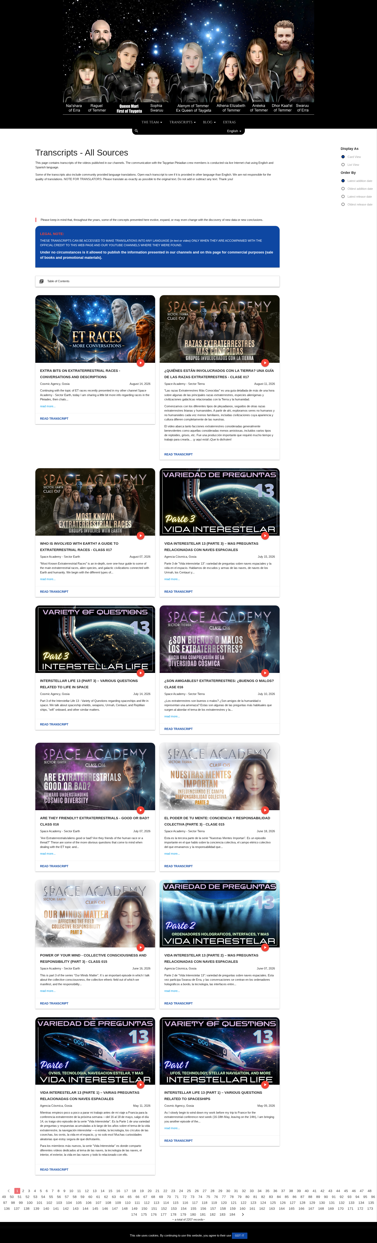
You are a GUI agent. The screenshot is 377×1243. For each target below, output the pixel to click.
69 (161, 1197)
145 (95, 1209)
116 (185, 1203)
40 (307, 1191)
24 (181, 1191)
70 (169, 1197)
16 (118, 1191)
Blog (207, 122)
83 (271, 1197)
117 (195, 1203)
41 (315, 1191)
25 (189, 1191)
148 (125, 1209)
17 (126, 1191)
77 (224, 1197)
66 (137, 1197)
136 (7, 1209)
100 (30, 1203)
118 (204, 1203)
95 (365, 1197)
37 (283, 1191)
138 (26, 1209)
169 (331, 1209)
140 (46, 1209)
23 (173, 1191)
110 (128, 1203)
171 (350, 1209)
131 (332, 1203)
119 (214, 1203)
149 (134, 1209)
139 (36, 1209)
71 (177, 1197)
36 (275, 1191)
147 (115, 1209)
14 (102, 1191)
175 (144, 1214)
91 (334, 1197)
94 (357, 1197)
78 (232, 1197)
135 (371, 1203)
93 (349, 1197)
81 (255, 1197)
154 (184, 1209)
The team (150, 122)
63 (114, 1197)
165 (292, 1209)
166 (301, 1209)
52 (27, 1197)
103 (59, 1203)
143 (76, 1209)
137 (17, 1209)
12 (87, 1191)
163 (272, 1209)
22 (165, 1191)
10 (71, 1191)
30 (228, 1191)
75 (208, 1197)
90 (326, 1197)
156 (203, 1209)
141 (56, 1209)
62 (106, 1197)
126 (283, 1203)
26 (197, 1191)
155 (193, 1209)
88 (310, 1197)
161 (252, 1209)
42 (322, 1191)
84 (279, 1197)
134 (361, 1203)
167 (311, 1209)
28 (212, 1191)
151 (154, 1209)
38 (291, 1191)
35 (267, 1191)
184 (232, 1214)
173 (370, 1209)
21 (157, 1191)
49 (4, 1197)
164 (282, 1209)
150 (144, 1209)
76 (216, 1197)
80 (247, 1197)
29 (220, 1191)
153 (174, 1209)
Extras (229, 122)
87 (302, 1197)
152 (164, 1209)
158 (223, 1209)
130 (322, 1203)
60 (90, 1197)
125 (273, 1203)
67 (145, 1197)
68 (153, 1197)
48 (370, 1191)
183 (222, 1214)
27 (205, 1191)
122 (243, 1203)
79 (240, 1197)
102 (49, 1203)
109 (118, 1203)
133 (351, 1203)
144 (85, 1209)
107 (98, 1203)
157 (213, 1209)
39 (299, 1191)
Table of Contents (54, 281)
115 (175, 1203)
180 (193, 1214)
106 (89, 1203)
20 (150, 1191)
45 (346, 1191)
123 (253, 1203)
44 (338, 1191)
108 (108, 1203)
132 (342, 1203)
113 (156, 1203)
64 (122, 1197)
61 (98, 1197)
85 (287, 1197)
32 (244, 1191)
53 (35, 1197)
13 (95, 1191)
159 (233, 1209)
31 (236, 1191)
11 (79, 1191)
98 (13, 1203)
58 (75, 1197)
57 (67, 1197)
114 (166, 1203)
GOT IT (239, 1235)
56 (59, 1197)
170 (341, 1209)
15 (110, 1191)
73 (192, 1197)
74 (200, 1197)
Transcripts (180, 122)
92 (342, 1197)
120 (224, 1203)
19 (142, 1191)
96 (373, 1197)
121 (234, 1203)
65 (130, 1197)
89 (318, 1197)
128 (302, 1203)
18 (134, 1191)
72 (185, 1197)
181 (203, 1214)
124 (263, 1203)
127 (293, 1203)
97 (5, 1203)
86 (294, 1197)
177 (164, 1214)
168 (321, 1209)
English (232, 131)
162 (262, 1209)
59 (82, 1197)
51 (20, 1197)
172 (360, 1209)
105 (79, 1203)
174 (134, 1214)
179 (183, 1214)
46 (354, 1191)
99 (21, 1203)
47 (362, 1191)
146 (105, 1209)
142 (66, 1209)
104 (69, 1203)
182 (213, 1214)
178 (173, 1214)
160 (242, 1209)
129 (312, 1203)
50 (12, 1197)
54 (43, 1197)
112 (147, 1203)
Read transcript (54, 418)
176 (154, 1214)
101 (39, 1203)
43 (330, 1191)
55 (51, 1197)
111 (137, 1203)
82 (263, 1197)
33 (252, 1191)
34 (260, 1191)
